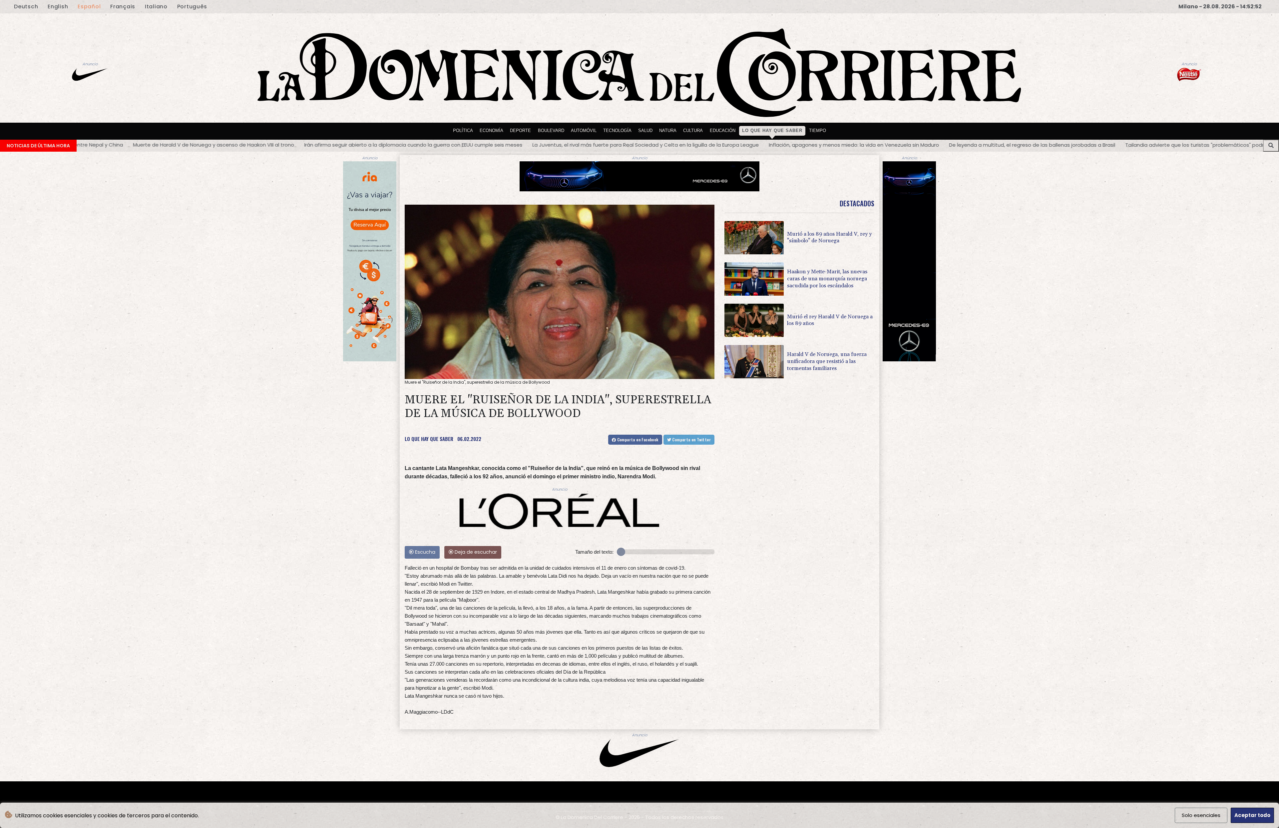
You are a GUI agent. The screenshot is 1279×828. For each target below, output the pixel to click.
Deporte (520, 130)
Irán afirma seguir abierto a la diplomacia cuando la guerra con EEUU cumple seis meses (162, 144)
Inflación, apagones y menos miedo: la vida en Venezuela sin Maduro (603, 144)
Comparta (637, 439)
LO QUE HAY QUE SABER (429, 438)
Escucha (424, 552)
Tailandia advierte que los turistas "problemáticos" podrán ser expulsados (966, 144)
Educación (722, 130)
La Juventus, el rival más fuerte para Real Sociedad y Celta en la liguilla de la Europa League (394, 144)
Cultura (693, 130)
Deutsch (26, 6)
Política (463, 130)
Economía (491, 130)
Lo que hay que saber (772, 130)
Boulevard (551, 130)
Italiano (156, 6)
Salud (645, 130)
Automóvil (584, 130)
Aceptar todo (1252, 815)
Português (192, 6)
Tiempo (817, 130)
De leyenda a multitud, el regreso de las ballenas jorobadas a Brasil (781, 144)
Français (122, 6)
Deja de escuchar (475, 552)
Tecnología (617, 130)
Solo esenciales (1201, 815)
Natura (667, 130)
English (58, 6)
